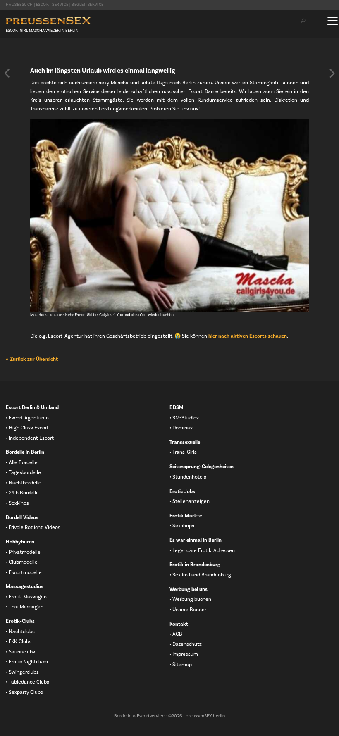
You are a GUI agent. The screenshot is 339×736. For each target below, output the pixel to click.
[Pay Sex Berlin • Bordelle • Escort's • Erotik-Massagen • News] (48, 21)
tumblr (49, 54)
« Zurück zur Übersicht (32, 359)
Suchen (302, 21)
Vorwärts (332, 73)
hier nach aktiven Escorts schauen (247, 336)
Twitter (22, 54)
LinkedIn (36, 54)
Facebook (9, 54)
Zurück (7, 73)
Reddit (62, 54)
